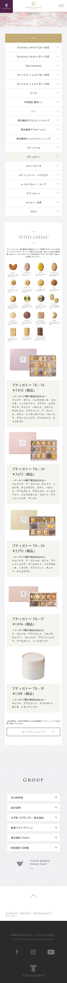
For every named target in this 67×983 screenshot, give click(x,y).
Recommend (33, 66)
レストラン (25, 912)
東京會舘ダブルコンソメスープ (33, 120)
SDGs (33, 211)
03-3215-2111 (40, 935)
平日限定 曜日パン (33, 102)
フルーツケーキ (33, 166)
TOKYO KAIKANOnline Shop (40, 862)
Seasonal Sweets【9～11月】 (33, 56)
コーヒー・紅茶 (33, 202)
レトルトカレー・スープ (33, 184)
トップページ (11, 912)
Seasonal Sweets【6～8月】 (33, 47)
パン (33, 111)
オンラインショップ (33, 732)
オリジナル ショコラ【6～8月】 (33, 75)
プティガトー (33, 157)
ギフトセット (33, 193)
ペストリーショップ (42, 912)
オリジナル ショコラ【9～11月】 (33, 84)
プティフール (33, 148)
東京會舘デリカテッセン (33, 129)
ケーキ (33, 93)
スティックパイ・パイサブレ (33, 175)
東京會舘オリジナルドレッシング (33, 138)
